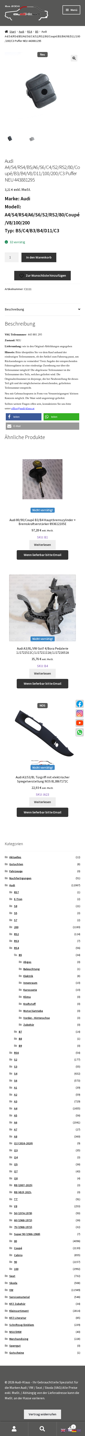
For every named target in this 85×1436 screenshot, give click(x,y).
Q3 (16, 1150)
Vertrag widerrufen (42, 1414)
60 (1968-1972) (23, 1220)
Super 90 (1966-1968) (27, 1234)
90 (15, 1262)
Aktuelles (15, 857)
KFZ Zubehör (17, 1304)
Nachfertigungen (20, 878)
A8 (15, 1136)
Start (12, 31)
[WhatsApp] (80, 732)
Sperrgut (15, 1346)
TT (16, 1199)
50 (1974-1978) (23, 1213)
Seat (12, 1276)
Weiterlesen (42, 545)
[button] (74, 58)
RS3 (16, 941)
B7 (20, 1032)
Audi (21, 31)
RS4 (29, 31)
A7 (15, 1129)
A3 (15, 1101)
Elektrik (28, 976)
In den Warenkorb (39, 257)
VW (11, 1290)
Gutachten (16, 864)
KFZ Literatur (17, 1318)
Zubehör (28, 1025)
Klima (27, 997)
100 (16, 1269)
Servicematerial (19, 1297)
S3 (15, 1066)
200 (16, 927)
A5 (15, 1115)
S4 (15, 1073)
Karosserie (30, 990)
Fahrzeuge (15, 871)
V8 (15, 1206)
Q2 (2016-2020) (23, 1143)
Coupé (18, 1248)
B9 (20, 1046)
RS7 (16, 892)
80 (15, 1241)
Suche (42, 1429)
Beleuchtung (31, 969)
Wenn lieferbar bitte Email (42, 555)
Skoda (13, 1283)
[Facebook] (80, 704)
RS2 (16, 934)
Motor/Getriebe (33, 1011)
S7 (15, 920)
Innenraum (30, 983)
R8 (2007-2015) (23, 1185)
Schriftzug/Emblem (21, 1325)
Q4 (16, 1157)
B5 (36, 31)
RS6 (16, 1053)
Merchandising (18, 1339)
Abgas (27, 962)
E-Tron (18, 899)
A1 (15, 1087)
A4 (15, 1108)
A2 (15, 1094)
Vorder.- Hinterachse (36, 1018)
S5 (15, 913)
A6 (15, 1122)
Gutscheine (16, 1353)
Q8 (16, 1178)
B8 (20, 1039)
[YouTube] (80, 723)
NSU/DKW (15, 1332)
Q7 (16, 1171)
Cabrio (18, 1255)
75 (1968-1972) (23, 1227)
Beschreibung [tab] (14, 309)
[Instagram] (80, 713)
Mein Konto (14, 1429)
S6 (15, 1080)
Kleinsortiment (19, 1311)
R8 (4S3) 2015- (23, 1192)
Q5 (16, 1164)
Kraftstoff (29, 1004)
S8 (15, 906)
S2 (15, 1059)
